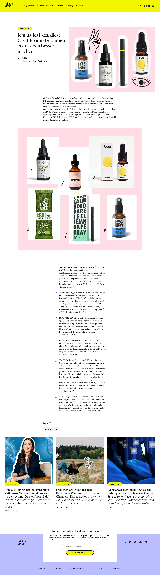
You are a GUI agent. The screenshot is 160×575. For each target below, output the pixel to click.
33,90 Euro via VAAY (68, 391)
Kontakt (57, 569)
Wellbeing (50, 5)
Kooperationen (77, 569)
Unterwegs (69, 5)
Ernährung (51, 429)
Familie (60, 5)
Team (109, 507)
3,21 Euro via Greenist (68, 354)
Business (80, 5)
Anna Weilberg (40, 61)
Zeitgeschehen (28, 5)
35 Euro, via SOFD (67, 334)
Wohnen (40, 5)
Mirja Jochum (62, 507)
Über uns (42, 569)
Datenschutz (116, 569)
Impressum (97, 569)
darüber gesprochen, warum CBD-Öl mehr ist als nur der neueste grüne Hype (75, 109)
